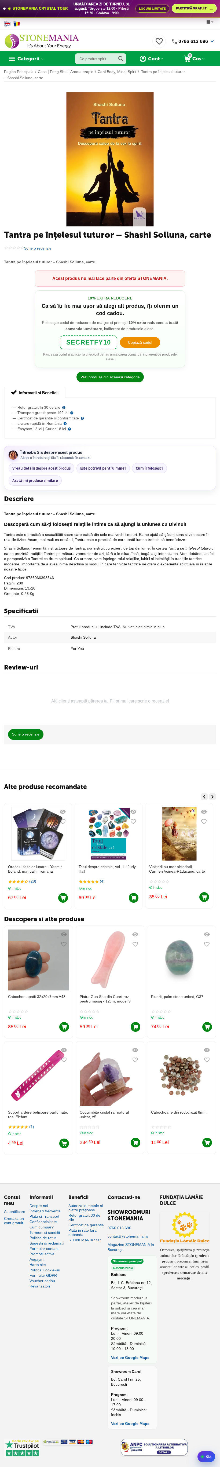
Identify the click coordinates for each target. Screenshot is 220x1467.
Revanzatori (40, 1286)
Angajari (36, 1259)
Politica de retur (43, 1238)
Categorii (28, 59)
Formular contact (44, 1248)
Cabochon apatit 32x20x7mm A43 (36, 996)
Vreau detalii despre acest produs (41, 468)
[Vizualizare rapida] (63, 812)
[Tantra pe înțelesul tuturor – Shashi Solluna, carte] (110, 159)
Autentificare (14, 1211)
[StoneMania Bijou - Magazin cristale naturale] (41, 41)
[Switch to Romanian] (16, 23)
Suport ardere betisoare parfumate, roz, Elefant (38, 1114)
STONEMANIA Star (84, 1240)
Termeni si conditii (45, 1232)
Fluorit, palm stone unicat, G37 (177, 996)
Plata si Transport (44, 1216)
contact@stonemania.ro (128, 1236)
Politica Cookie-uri (45, 1270)
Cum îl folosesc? (149, 468)
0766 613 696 (193, 41)
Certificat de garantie (86, 1225)
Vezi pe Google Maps (130, 1357)
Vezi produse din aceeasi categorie (110, 377)
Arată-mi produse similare (35, 480)
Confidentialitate (43, 1222)
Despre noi (39, 1205)
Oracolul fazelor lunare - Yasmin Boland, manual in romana (35, 869)
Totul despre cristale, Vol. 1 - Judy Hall (107, 869)
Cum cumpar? (42, 1227)
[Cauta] (120, 58)
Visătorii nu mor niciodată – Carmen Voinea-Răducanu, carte (177, 869)
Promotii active (42, 1254)
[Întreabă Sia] (206, 1456)
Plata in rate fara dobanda (82, 1232)
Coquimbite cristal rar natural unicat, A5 (104, 1114)
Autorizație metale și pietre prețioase (85, 1207)
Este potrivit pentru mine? (103, 468)
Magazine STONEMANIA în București (131, 1247)
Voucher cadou (42, 1281)
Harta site (38, 1265)
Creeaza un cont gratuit (14, 1220)
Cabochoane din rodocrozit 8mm (179, 1112)
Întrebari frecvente (45, 1211)
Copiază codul (140, 342)
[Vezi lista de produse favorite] (159, 44)
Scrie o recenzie (38, 248)
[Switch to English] (7, 23)
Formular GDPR (43, 1275)
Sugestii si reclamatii (47, 1243)
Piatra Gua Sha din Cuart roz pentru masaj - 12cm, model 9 (105, 998)
